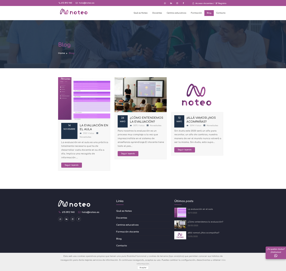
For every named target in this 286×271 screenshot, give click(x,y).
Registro (222, 3)
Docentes (157, 13)
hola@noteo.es (86, 3)
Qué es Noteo (141, 13)
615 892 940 (66, 3)
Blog (209, 13)
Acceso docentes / (204, 3)
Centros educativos (176, 13)
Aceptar (143, 268)
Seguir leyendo (72, 165)
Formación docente (127, 232)
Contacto (221, 13)
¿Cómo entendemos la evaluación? (205, 222)
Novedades (85, 137)
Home (61, 53)
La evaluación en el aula (200, 209)
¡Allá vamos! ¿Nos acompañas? (203, 233)
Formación (196, 13)
